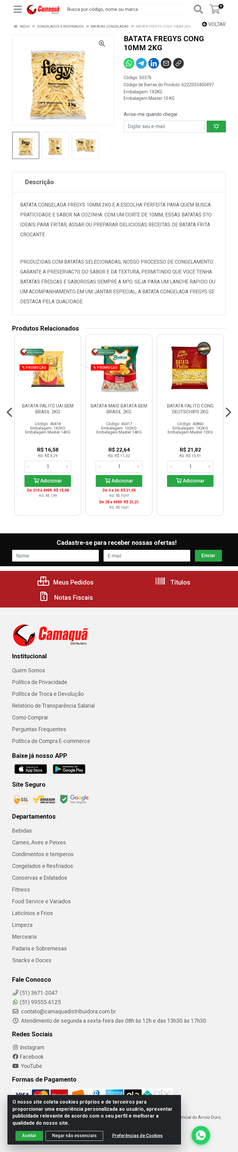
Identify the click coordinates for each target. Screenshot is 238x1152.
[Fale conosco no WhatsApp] (201, 1135)
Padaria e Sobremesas (39, 948)
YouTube (31, 1066)
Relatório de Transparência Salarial (53, 706)
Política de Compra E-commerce (51, 741)
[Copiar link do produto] (178, 63)
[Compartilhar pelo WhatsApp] (129, 63)
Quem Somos (28, 670)
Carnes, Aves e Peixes (39, 842)
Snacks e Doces (31, 960)
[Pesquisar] (198, 9)
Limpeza (22, 925)
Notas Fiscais (73, 597)
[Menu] (17, 9)
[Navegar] (9, 412)
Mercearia (24, 937)
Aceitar (29, 1135)
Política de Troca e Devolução (48, 694)
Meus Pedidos (73, 582)
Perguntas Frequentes (39, 729)
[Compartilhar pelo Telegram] (141, 63)
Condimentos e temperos (43, 854)
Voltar (216, 24)
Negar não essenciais (74, 1135)
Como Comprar (30, 717)
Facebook (32, 1057)
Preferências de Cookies (137, 1135)
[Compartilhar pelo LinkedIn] (153, 63)
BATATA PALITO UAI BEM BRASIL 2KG (47, 409)
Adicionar (50, 481)
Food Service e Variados (41, 901)
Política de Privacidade (39, 682)
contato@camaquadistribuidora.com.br (68, 1011)
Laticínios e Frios (32, 913)
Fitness (21, 890)
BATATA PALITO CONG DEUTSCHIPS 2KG (190, 409)
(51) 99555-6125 (40, 1002)
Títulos (179, 582)
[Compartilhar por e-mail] (166, 63)
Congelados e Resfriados (42, 866)
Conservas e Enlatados (39, 878)
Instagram (32, 1047)
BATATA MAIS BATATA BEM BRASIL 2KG (119, 409)
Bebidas (22, 831)
